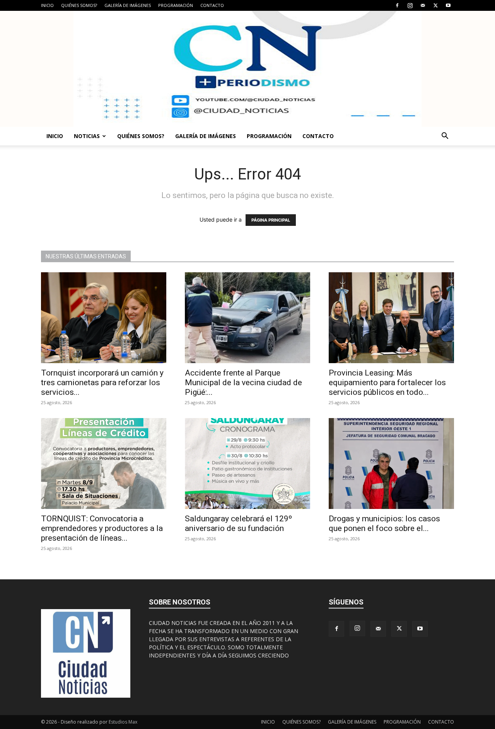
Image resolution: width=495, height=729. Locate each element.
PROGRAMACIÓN (175, 5)
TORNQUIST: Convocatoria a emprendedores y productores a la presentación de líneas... (102, 528)
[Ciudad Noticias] (247, 69)
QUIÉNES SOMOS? (79, 5)
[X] (435, 5)
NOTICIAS (87, 136)
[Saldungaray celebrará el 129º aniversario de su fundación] (247, 463)
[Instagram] (410, 5)
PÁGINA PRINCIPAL (270, 220)
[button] (444, 136)
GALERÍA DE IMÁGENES (127, 5)
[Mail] (422, 5)
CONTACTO (212, 5)
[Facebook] (397, 5)
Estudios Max (123, 722)
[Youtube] (448, 5)
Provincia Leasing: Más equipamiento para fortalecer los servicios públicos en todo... (387, 382)
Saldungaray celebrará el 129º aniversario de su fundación (238, 523)
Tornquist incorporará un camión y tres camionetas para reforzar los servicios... (102, 382)
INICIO (47, 5)
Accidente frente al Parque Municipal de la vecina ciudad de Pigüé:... (243, 382)
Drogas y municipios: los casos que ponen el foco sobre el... (384, 523)
